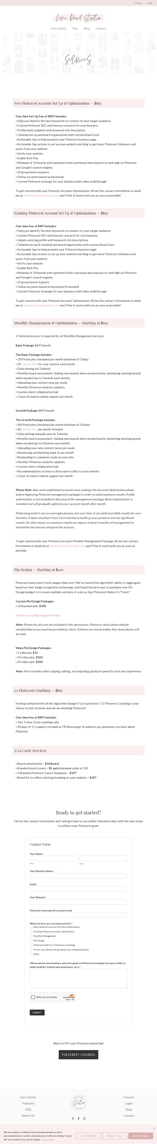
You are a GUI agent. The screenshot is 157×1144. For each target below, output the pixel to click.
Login (149, 2)
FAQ (75, 28)
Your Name (37, 853)
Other (36, 954)
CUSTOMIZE (89, 1136)
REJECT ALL (115, 1136)
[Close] (154, 1128)
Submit (37, 1012)
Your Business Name (42, 871)
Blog (87, 28)
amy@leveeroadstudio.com (41, 195)
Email (33, 884)
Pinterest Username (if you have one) (51, 910)
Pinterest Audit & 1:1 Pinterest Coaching (54, 945)
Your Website (38, 897)
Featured (28, 1103)
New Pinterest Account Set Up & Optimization (56, 927)
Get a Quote (58, 28)
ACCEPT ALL (141, 1136)
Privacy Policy (47, 1139)
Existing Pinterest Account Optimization (54, 931)
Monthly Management (44, 936)
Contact (138, 2)
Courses (101, 28)
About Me (28, 1115)
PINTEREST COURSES (78, 1054)
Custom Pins (29, 364)
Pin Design (38, 940)
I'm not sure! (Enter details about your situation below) (61, 949)
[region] (78, 1135)
